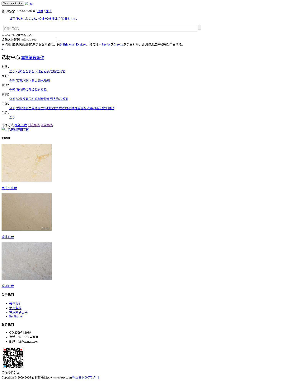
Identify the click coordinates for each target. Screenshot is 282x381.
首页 (12, 19)
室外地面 (47, 108)
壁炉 (105, 108)
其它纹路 (41, 89)
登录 (40, 11)
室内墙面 (34, 108)
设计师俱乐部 (54, 19)
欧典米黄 (8, 237)
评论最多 (47, 125)
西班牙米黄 (9, 188)
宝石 (19, 80)
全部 (12, 71)
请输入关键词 (11, 39)
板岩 (56, 71)
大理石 (39, 71)
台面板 (82, 108)
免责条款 (15, 308)
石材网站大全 (18, 312)
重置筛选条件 (32, 57)
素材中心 (70, 19)
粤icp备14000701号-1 (85, 377)
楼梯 (74, 108)
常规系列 (47, 99)
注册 (48, 11)
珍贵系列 (22, 99)
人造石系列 (60, 99)
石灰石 (30, 71)
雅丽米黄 (8, 286)
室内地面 (22, 108)
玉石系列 (34, 99)
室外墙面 (59, 108)
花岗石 (20, 71)
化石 (31, 80)
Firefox (106, 44)
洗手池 (91, 108)
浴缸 (99, 108)
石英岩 (48, 71)
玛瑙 (25, 80)
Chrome (118, 44)
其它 (62, 71)
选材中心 (22, 19)
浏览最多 (34, 125)
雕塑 (111, 108)
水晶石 (45, 80)
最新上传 (21, 125)
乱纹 (31, 89)
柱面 (68, 108)
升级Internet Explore (73, 44)
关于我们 (15, 303)
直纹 (19, 89)
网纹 (25, 89)
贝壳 (38, 80)
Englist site (15, 316)
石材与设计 (37, 19)
